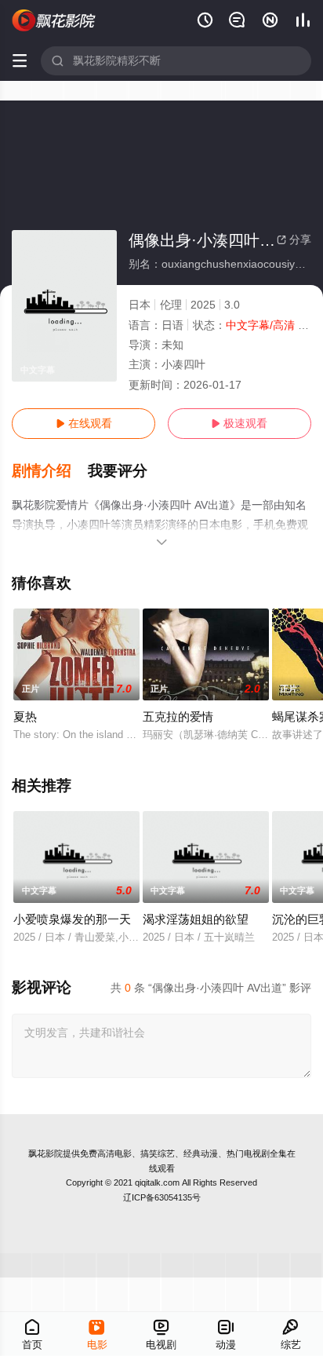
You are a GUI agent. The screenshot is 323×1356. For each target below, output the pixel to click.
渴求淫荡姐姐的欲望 (196, 919)
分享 (294, 239)
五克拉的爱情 (178, 716)
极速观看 (239, 423)
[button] (50, 471)
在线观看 (84, 423)
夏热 (25, 716)
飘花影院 (45, 1153)
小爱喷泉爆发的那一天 (72, 919)
